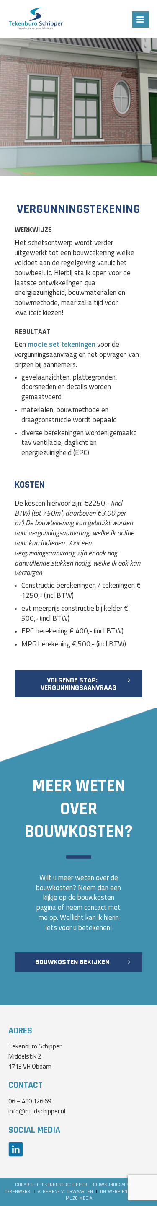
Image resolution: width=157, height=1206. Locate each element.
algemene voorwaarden (65, 1191)
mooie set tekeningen (61, 345)
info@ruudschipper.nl (36, 1112)
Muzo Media (79, 1198)
